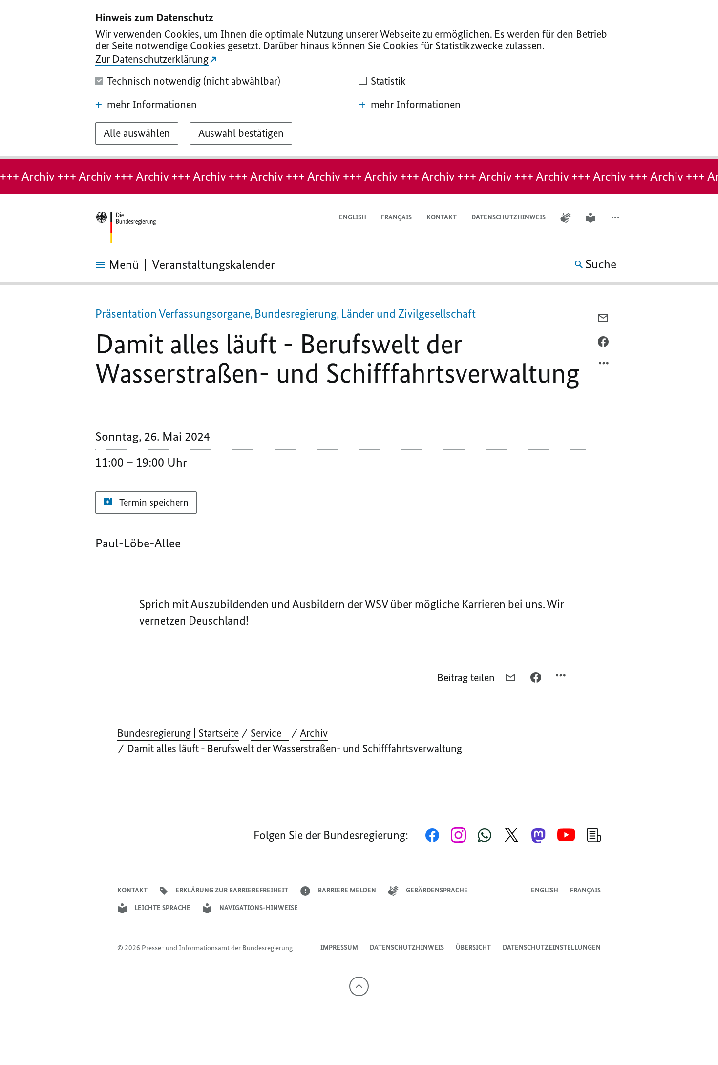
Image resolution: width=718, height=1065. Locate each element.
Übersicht (473, 947)
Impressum (339, 947)
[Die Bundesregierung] (125, 227)
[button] (616, 218)
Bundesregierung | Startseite (178, 732)
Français (396, 217)
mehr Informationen (152, 104)
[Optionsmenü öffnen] (604, 365)
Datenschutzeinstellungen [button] (552, 947)
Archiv (314, 732)
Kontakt (441, 217)
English (352, 217)
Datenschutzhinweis (508, 217)
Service (270, 732)
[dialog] (359, 79)
